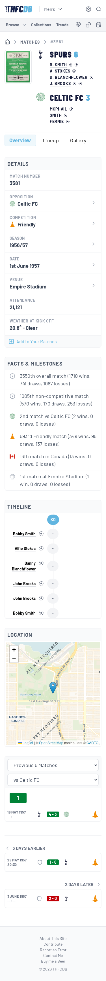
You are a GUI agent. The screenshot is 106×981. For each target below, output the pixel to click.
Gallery (78, 140)
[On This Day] (99, 25)
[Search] (99, 9)
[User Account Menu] (88, 9)
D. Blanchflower (69, 77)
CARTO (92, 742)
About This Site (53, 938)
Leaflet (27, 742)
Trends (62, 24)
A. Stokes (60, 71)
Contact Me (53, 955)
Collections (41, 24)
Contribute (53, 944)
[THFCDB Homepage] (18, 9)
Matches (30, 42)
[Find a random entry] (88, 25)
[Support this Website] (78, 25)
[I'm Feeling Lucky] (88, 25)
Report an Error (53, 949)
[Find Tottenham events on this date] (99, 25)
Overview (20, 140)
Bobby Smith (24, 533)
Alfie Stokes (25, 548)
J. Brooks (60, 84)
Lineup (51, 140)
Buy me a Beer (53, 961)
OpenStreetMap (51, 742)
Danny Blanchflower (24, 566)
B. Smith (58, 65)
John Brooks (24, 583)
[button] (53, 688)
